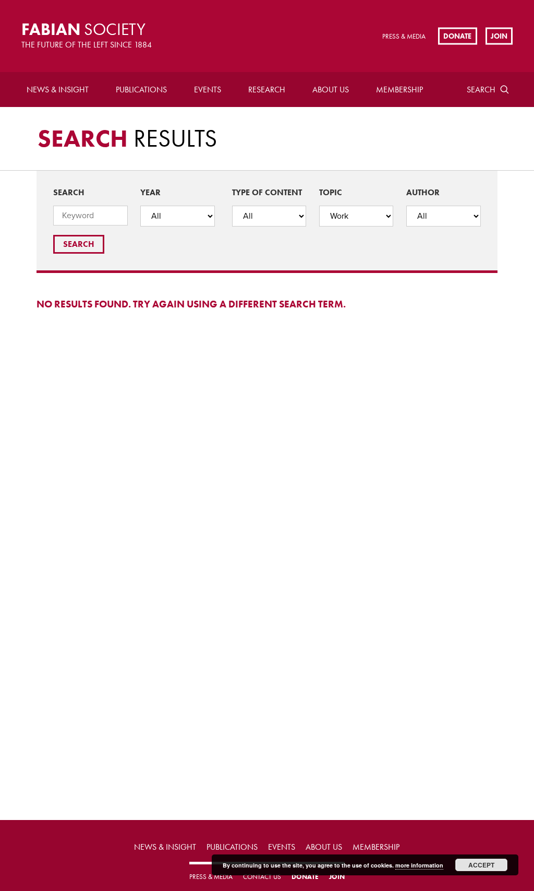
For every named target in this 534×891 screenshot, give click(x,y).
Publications (141, 89)
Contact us (262, 877)
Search (481, 89)
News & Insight (58, 89)
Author (423, 192)
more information (419, 865)
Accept (481, 865)
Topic (330, 192)
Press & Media (404, 36)
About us (330, 89)
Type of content (267, 192)
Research (266, 89)
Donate (457, 35)
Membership (399, 89)
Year (150, 192)
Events (207, 89)
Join (499, 35)
